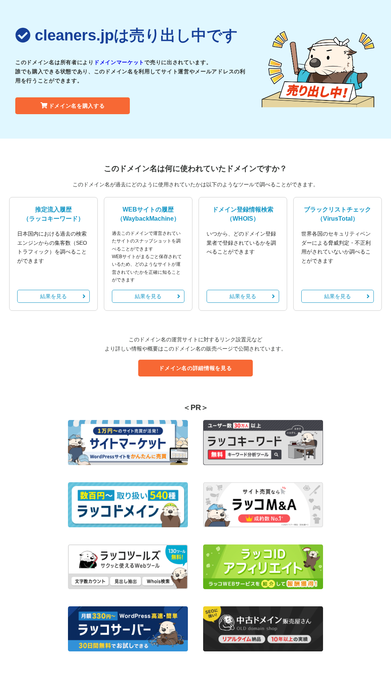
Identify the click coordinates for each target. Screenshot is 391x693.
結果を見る (53, 296)
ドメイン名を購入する (77, 106)
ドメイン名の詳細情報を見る (195, 368)
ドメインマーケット (119, 62)
